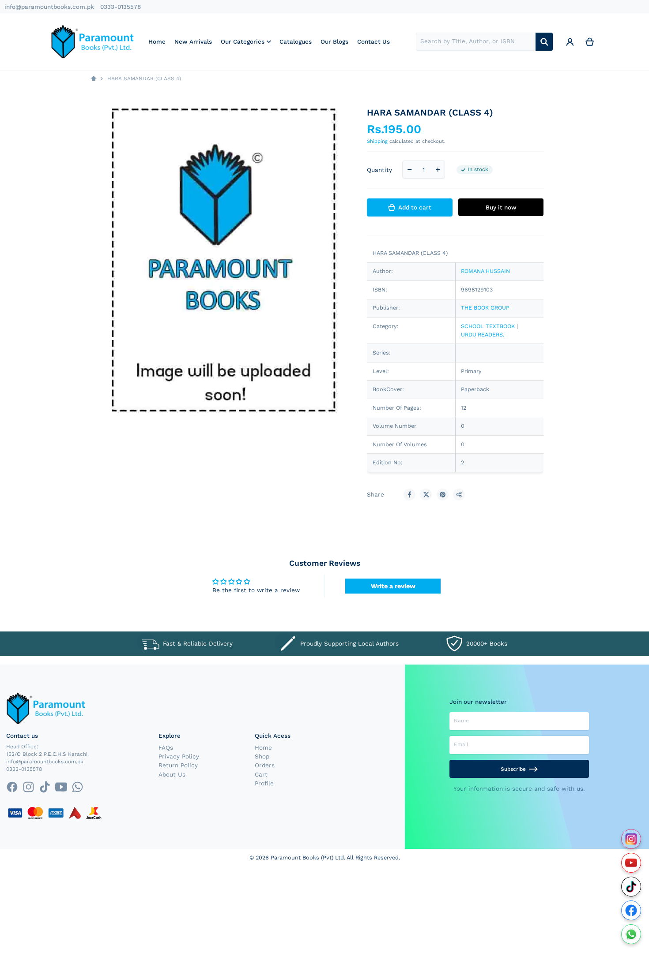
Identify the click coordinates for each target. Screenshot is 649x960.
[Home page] (94, 79)
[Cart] (589, 41)
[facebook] (12, 787)
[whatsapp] (77, 787)
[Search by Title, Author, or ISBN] (544, 42)
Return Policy (178, 765)
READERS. (491, 334)
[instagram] (28, 787)
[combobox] (476, 42)
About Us (171, 774)
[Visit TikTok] (631, 886)
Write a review (393, 586)
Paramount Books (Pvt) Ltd (307, 857)
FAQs (165, 747)
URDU (468, 334)
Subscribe (513, 769)
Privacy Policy (178, 756)
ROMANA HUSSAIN (485, 271)
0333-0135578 (120, 6)
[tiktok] (45, 787)
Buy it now (501, 207)
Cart (261, 774)
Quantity (379, 169)
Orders (265, 765)
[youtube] (61, 787)
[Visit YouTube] (631, 863)
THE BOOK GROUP (485, 307)
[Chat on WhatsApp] (631, 934)
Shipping (377, 141)
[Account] (570, 41)
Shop (262, 756)
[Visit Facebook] (631, 910)
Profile (264, 783)
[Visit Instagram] (631, 839)
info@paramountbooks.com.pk (49, 6)
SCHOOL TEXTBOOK (488, 326)
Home (263, 747)
